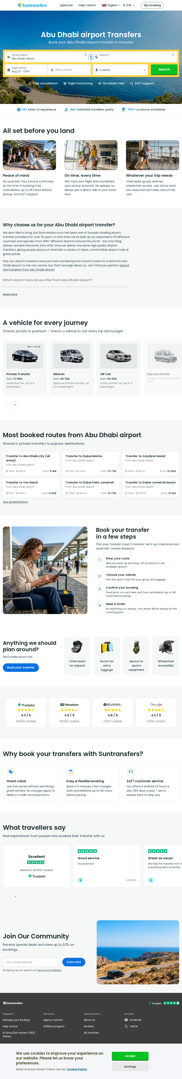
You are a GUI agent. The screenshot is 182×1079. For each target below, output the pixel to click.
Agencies (66, 5)
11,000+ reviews (113, 721)
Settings (130, 1067)
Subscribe (74, 962)
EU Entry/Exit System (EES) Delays (19, 1034)
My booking (152, 5)
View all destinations (15, 502)
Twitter (133, 1026)
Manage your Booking (16, 1020)
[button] (86, 55)
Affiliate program (54, 1026)
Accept (130, 1056)
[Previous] (6, 404)
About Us (89, 1020)
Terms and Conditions (49, 970)
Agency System (53, 1020)
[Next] (14, 404)
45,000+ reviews (26, 721)
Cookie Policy (77, 1069)
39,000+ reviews (69, 721)
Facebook (135, 1020)
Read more (10, 294)
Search (164, 69)
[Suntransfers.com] (32, 5)
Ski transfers (91, 1033)
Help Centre (87, 5)
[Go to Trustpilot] (163, 1003)
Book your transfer (21, 667)
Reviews (89, 1026)
